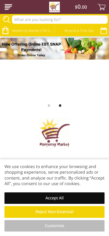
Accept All (55, 198)
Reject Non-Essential (54, 211)
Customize (54, 225)
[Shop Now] (8, 7)
